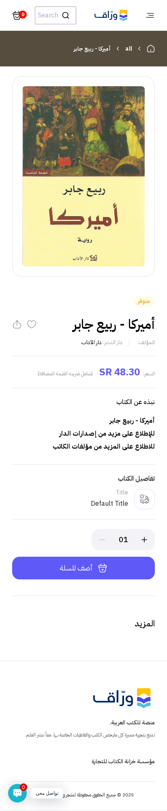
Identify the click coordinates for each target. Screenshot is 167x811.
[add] (144, 539)
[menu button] (150, 15)
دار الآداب (91, 342)
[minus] (102, 539)
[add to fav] (31, 324)
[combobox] (55, 15)
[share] (17, 324)
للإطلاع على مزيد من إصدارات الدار (105, 433)
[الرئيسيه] (151, 49)
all (128, 49)
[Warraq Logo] (111, 15)
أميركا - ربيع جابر (92, 49)
